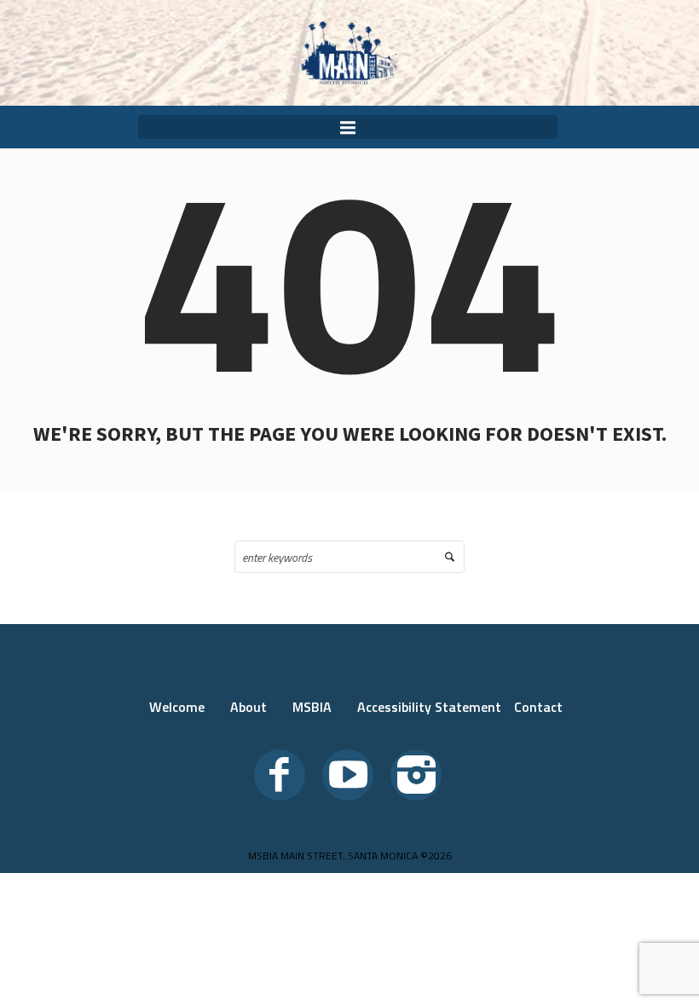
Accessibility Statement (429, 706)
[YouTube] (347, 775)
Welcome (177, 706)
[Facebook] (279, 775)
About (248, 706)
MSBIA (312, 706)
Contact (538, 706)
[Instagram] (416, 775)
